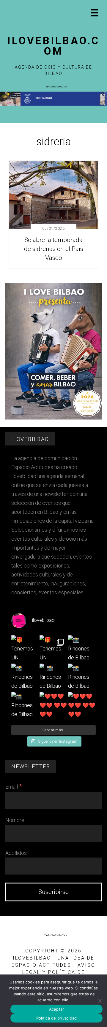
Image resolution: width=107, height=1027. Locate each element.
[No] (100, 1001)
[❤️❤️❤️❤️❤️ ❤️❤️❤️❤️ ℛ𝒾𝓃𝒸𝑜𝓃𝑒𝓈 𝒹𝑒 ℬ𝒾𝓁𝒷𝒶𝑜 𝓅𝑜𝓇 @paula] (53, 706)
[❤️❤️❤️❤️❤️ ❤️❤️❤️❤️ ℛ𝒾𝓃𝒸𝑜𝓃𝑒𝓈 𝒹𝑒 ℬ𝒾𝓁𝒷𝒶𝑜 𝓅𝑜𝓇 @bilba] (82, 706)
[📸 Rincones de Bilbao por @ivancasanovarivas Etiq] (25, 706)
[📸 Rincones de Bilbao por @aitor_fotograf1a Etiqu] (82, 677)
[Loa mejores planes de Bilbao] (53, 418)
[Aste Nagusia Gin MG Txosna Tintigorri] (53, 104)
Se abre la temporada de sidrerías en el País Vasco (53, 248)
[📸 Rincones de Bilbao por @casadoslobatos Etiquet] (82, 649)
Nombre (14, 820)
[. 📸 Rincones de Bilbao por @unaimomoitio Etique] (53, 677)
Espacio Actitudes (41, 965)
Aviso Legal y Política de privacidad (59, 972)
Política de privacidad (56, 1018)
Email (13, 787)
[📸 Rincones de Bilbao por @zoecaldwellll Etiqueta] (25, 677)
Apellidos (16, 853)
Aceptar (56, 1009)
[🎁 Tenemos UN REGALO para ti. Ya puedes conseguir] (25, 649)
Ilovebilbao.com (53, 46)
